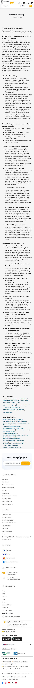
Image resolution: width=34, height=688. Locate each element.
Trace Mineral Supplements (10, 433)
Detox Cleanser (7, 423)
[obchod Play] (17, 639)
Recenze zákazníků (7, 520)
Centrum (21, 399)
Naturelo (10, 400)
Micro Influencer (7, 501)
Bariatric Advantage (21, 405)
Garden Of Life (24, 400)
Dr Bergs (13, 405)
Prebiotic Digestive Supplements (11, 437)
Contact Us (5, 482)
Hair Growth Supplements (9, 421)
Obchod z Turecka (20, 669)
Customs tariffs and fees (9, 496)
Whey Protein (20, 428)
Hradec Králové (6, 605)
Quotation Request (8, 485)
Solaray (12, 411)
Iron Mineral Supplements (17, 443)
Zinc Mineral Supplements (21, 442)
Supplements (24, 435)
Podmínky (6, 677)
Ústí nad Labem (7, 610)
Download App (6, 514)
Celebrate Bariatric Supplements (11, 407)
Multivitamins (20, 440)
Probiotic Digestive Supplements (11, 438)
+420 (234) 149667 (9, 631)
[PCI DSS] (6, 653)
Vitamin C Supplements (9, 440)
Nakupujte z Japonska (9, 664)
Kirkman (5, 400)
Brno (3, 594)
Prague (4, 591)
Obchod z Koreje (23, 666)
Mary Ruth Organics (8, 404)
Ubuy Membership (7, 504)
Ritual (18, 402)
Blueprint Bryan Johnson (9, 409)
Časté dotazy (6, 526)
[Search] (30, 6)
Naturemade (6, 405)
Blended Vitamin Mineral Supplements (13, 419)
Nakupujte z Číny (8, 669)
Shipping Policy (6, 499)
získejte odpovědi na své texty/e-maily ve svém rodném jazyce (17, 625)
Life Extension (20, 409)
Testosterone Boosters (9, 430)
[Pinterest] (16, 683)
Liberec (4, 602)
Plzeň (3, 599)
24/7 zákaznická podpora (15, 622)
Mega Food (26, 404)
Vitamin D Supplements (9, 428)
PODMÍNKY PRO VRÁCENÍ (9, 523)
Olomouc (5, 607)
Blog (3, 534)
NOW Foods (18, 31)
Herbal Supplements (8, 442)
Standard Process (7, 412)
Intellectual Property (8, 487)
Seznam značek (6, 517)
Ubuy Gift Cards (7, 531)
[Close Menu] (1, 3)
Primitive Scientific (19, 411)
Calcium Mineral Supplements (11, 445)
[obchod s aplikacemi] (7, 639)
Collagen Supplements (9, 425)
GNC (26, 399)
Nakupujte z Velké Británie (20, 661)
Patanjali (13, 402)
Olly (15, 404)
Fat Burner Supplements (22, 430)
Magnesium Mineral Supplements (21, 423)
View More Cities (7, 613)
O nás (4, 679)
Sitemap (4, 490)
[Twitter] (13, 683)
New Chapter (6, 402)
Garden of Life (7, 31)
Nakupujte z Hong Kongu (10, 666)
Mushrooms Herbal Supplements (11, 435)
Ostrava (4, 596)
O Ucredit (5, 528)
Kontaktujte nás (13, 679)
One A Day (16, 400)
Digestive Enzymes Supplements (11, 426)
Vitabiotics (6, 411)
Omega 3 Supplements (9, 431)
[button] (20, 3)
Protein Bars (6, 443)
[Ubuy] (11, 3)
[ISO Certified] (18, 653)
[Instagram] (6, 683)
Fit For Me (19, 404)
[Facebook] (3, 683)
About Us (5, 479)
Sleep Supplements (22, 421)
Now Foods (6, 399)
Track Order (5, 493)
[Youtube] (10, 683)
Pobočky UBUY (6, 539)
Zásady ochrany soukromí (18, 677)
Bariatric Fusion (14, 399)
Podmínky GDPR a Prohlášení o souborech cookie (17, 537)
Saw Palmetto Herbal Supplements (12, 447)
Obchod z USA (7, 661)
